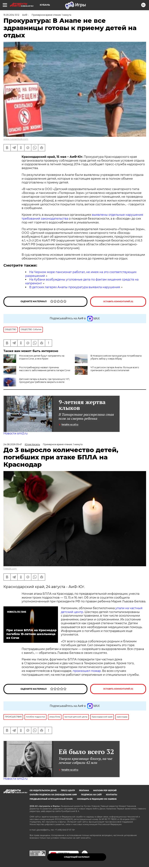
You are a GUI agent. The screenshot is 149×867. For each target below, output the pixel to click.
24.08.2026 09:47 (12, 444)
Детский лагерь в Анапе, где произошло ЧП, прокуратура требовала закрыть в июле (44, 380)
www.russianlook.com (15, 139)
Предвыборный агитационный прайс (51, 799)
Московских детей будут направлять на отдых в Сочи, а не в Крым (41, 357)
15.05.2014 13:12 (11, 14)
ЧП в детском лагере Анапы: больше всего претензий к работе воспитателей (114, 369)
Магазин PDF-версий (104, 790)
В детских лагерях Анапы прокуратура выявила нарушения (74, 287)
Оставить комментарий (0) (118, 301)
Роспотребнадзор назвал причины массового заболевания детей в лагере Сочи (44, 369)
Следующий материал (76, 857)
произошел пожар (87, 671)
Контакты (111, 795)
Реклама (84, 790)
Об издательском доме (43, 790)
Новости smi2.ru (15, 433)
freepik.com (10, 568)
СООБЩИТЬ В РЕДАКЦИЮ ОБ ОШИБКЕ (97, 799)
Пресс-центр (68, 790)
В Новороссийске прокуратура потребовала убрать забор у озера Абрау (116, 357)
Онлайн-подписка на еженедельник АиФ (53, 795)
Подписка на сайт (91, 795)
